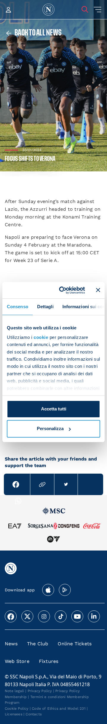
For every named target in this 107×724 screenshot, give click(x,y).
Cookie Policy (17, 708)
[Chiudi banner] (98, 290)
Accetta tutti (53, 408)
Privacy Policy (40, 691)
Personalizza (50, 428)
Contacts (34, 714)
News (11, 644)
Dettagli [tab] (45, 306)
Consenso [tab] (17, 306)
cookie (41, 337)
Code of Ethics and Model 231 (59, 708)
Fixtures (49, 661)
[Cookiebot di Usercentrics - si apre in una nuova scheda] (62, 290)
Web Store (17, 661)
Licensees (13, 714)
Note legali (14, 691)
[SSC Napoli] (48, 9)
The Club (37, 644)
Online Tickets (75, 644)
